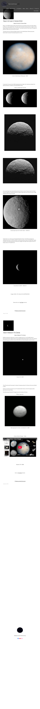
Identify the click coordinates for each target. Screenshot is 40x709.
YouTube (21, 302)
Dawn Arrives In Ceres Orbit (12, 21)
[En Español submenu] (21, 8)
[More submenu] (28, 8)
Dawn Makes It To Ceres (11, 332)
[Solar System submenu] (15, 8)
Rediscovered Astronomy (12, 3)
